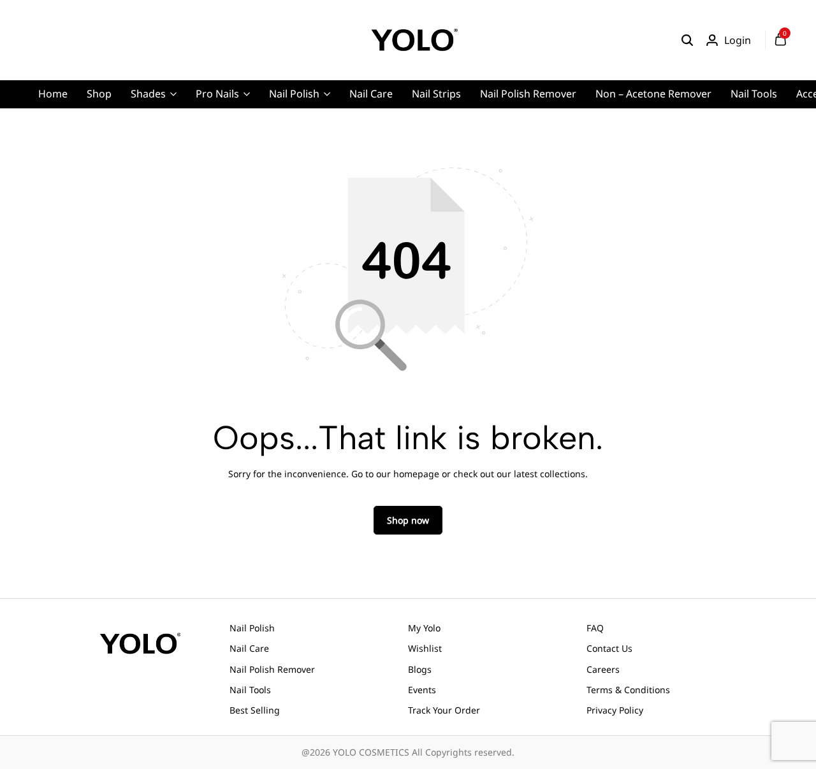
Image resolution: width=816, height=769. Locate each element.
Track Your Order (444, 710)
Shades (148, 94)
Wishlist (425, 648)
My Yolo (424, 628)
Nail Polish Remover (528, 94)
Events (422, 690)
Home (53, 94)
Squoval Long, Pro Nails (283, 156)
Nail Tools (754, 94)
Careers (603, 669)
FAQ (595, 628)
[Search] (687, 40)
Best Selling (254, 710)
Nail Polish (294, 94)
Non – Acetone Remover (653, 94)
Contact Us (609, 648)
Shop (99, 94)
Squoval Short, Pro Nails (284, 175)
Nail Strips (436, 94)
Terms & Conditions (628, 690)
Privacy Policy (614, 710)
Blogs (420, 669)
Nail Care (371, 94)
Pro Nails (217, 94)
